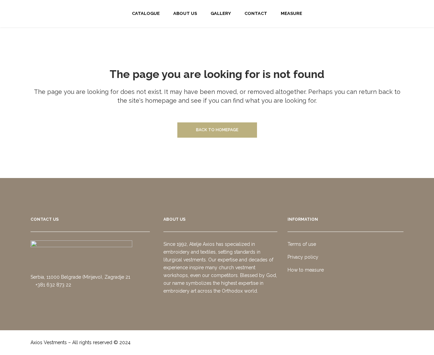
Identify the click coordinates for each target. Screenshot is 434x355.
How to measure (306, 270)
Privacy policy (303, 257)
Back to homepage (217, 129)
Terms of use (302, 244)
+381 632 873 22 (52, 285)
